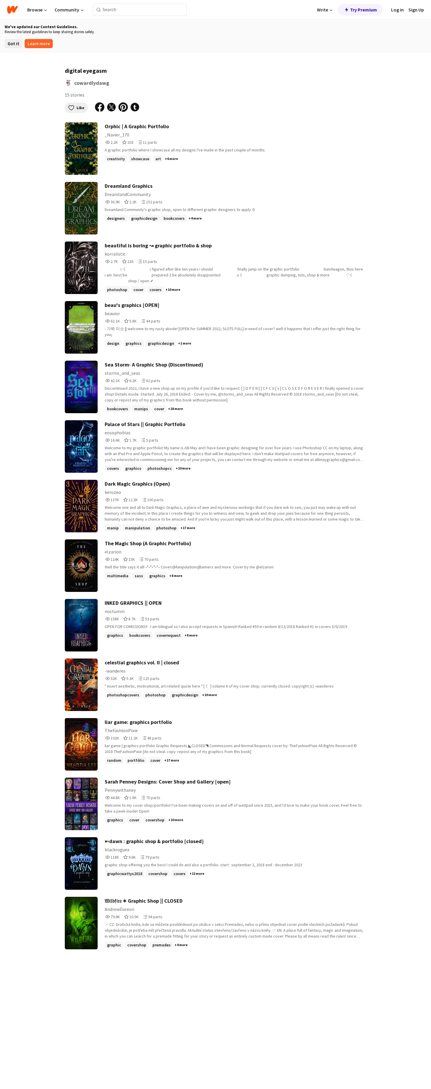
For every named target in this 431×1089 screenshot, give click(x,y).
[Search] (98, 9)
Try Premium (363, 10)
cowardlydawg (91, 83)
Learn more (39, 43)
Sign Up (416, 10)
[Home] (12, 10)
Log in (397, 10)
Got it (13, 43)
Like (80, 107)
